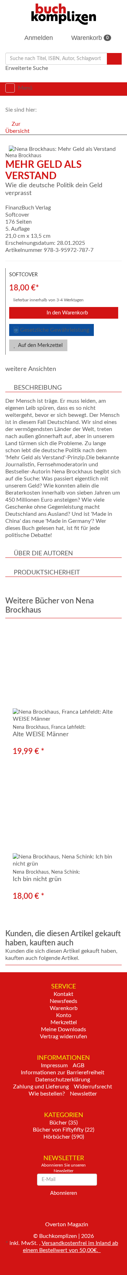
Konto (63, 1015)
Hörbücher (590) (63, 1137)
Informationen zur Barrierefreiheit (62, 1072)
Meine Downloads (63, 1029)
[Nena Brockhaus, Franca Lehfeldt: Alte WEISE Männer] (63, 673)
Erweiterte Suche (26, 68)
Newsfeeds (63, 1001)
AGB (78, 1065)
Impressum (54, 1065)
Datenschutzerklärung (62, 1079)
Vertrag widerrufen (63, 1036)
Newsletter (83, 1094)
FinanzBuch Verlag (28, 208)
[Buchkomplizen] (63, 14)
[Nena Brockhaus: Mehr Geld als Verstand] (65, 149)
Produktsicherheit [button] (47, 572)
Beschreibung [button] (38, 388)
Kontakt (63, 994)
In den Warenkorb (66, 312)
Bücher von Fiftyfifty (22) (63, 1130)
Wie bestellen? (47, 1094)
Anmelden (38, 37)
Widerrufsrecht (93, 1087)
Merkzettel (63, 1022)
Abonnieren (63, 1193)
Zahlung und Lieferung (41, 1087)
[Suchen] (114, 59)
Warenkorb (89, 37)
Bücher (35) (63, 1123)
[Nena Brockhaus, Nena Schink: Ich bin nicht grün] (63, 818)
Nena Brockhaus (23, 155)
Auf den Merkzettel (40, 345)
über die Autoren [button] (43, 553)
